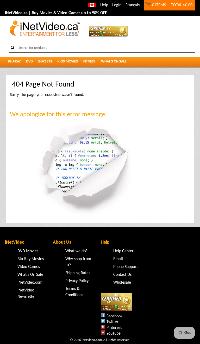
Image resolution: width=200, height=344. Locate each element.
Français (133, 5)
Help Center (123, 251)
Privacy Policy (77, 281)
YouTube (114, 333)
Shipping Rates (77, 273)
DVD (29, 62)
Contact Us (122, 275)
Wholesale (122, 282)
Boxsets (45, 62)
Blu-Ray (14, 62)
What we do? (76, 251)
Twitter (112, 322)
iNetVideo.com (29, 282)
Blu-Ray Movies (30, 259)
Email (118, 259)
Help (104, 5)
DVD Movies (27, 251)
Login (116, 5)
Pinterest (114, 328)
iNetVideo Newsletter (26, 293)
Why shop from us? (78, 262)
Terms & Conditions (74, 292)
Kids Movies (68, 62)
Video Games (28, 267)
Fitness (89, 62)
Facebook (114, 316)
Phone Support (125, 267)
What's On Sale (114, 62)
